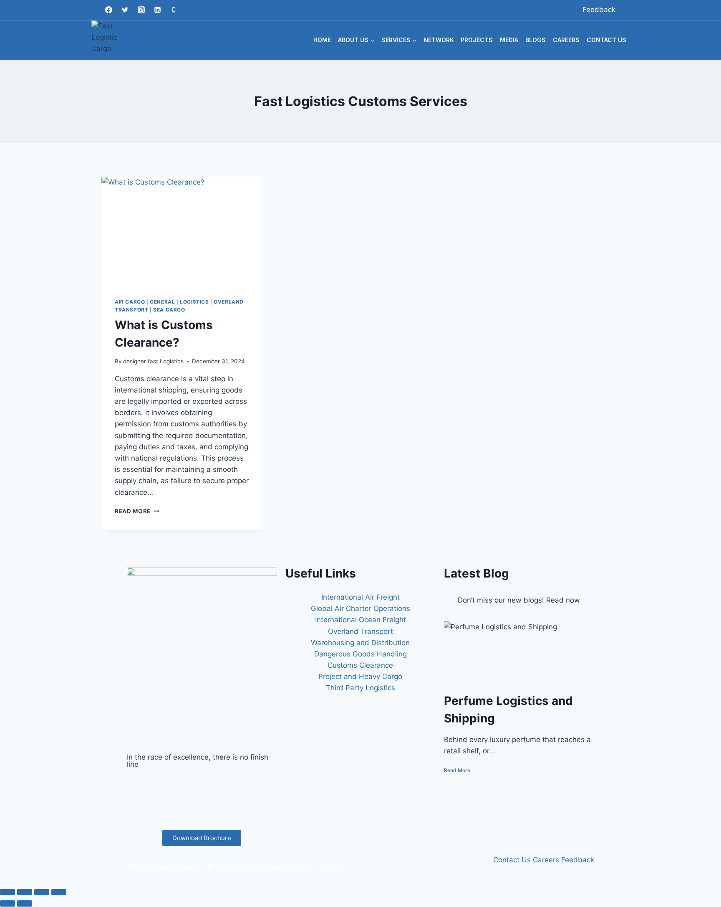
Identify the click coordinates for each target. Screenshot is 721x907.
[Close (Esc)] (58, 892)
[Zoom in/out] (7, 892)
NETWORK (439, 39)
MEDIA (509, 39)
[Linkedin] (157, 10)
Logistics (194, 302)
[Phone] (173, 10)
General (162, 302)
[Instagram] (141, 10)
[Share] (41, 892)
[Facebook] (108, 10)
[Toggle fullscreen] (24, 892)
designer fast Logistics (153, 361)
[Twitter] (125, 10)
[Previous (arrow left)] (7, 903)
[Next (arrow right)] (24, 903)
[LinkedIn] (202, 804)
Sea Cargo (169, 310)
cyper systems (176, 867)
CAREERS (566, 39)
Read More (137, 511)
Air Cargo (130, 302)
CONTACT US (606, 39)
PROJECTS (477, 39)
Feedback (598, 9)
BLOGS (535, 39)
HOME (322, 39)
